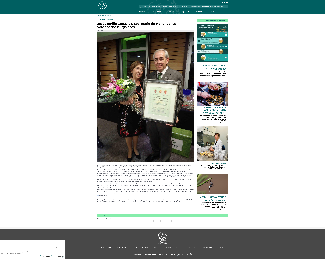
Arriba (157, 221)
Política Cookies (208, 247)
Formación (141, 12)
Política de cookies (17, 253)
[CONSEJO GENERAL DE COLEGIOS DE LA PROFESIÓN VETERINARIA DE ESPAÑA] (107, 7)
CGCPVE (128, 12)
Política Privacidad (193, 247)
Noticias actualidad (107, 15)
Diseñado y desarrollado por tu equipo (162, 255)
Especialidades (157, 12)
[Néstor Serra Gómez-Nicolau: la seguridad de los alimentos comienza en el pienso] (212, 143)
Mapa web (221, 247)
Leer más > (223, 79)
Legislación (185, 12)
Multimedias (156, 247)
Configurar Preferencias (57, 256)
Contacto (168, 247)
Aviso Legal (179, 247)
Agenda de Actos (122, 247)
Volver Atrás (166, 221)
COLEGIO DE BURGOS (105, 20)
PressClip (145, 247)
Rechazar (48, 256)
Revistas (134, 247)
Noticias (199, 12)
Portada (99, 15)
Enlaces (211, 12)
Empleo (172, 12)
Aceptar (42, 256)
